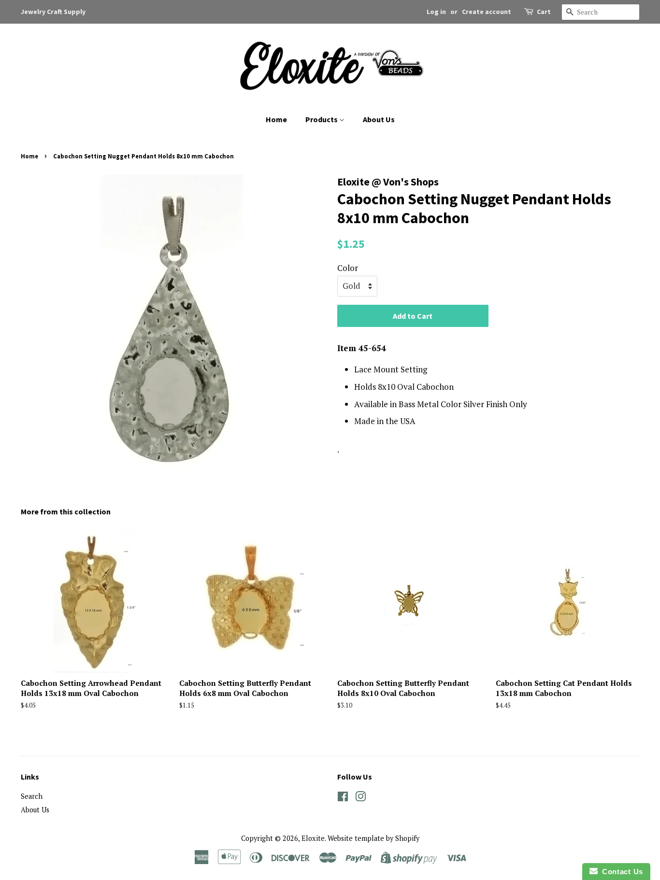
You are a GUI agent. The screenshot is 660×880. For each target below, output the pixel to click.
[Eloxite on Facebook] (342, 798)
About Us (379, 119)
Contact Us (620, 871)
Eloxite (313, 838)
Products (322, 119)
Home (276, 119)
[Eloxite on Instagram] (360, 798)
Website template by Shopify (373, 838)
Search (32, 796)
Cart (544, 11)
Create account (486, 11)
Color (347, 267)
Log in (436, 11)
